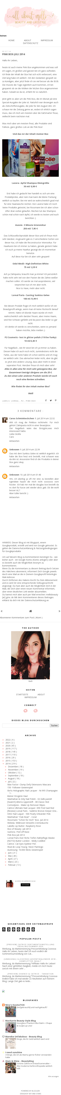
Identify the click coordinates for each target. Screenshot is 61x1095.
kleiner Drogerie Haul (17, 796)
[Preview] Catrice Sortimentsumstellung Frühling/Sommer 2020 (30, 945)
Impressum (47, 40)
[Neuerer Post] (1, 611)
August (11, 778)
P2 (22, 401)
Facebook (30, 711)
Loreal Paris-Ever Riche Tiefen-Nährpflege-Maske (31, 837)
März (10, 861)
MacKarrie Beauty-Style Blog (20, 1020)
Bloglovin (25, 711)
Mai (10, 855)
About (27, 40)
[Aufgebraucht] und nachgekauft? (32, 1007)
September (13, 775)
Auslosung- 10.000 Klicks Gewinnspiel (25, 849)
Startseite (22, 694)
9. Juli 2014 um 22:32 (45, 418)
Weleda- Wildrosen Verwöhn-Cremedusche (27, 822)
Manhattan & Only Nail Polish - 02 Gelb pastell (29, 799)
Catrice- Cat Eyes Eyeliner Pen (21, 843)
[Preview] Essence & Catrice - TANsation (31, 974)
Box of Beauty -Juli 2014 (19, 828)
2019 (8, 748)
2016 (8, 757)
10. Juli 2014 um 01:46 (30, 474)
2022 (8, 739)
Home (11, 40)
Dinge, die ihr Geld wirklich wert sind (33, 1039)
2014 (8, 763)
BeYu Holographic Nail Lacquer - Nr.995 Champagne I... (32, 791)
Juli (9, 781)
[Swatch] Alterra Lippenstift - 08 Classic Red (28, 802)
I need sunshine (13, 1052)
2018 (8, 751)
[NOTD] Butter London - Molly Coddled (26, 840)
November (13, 769)
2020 (8, 745)
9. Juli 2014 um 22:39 (30, 449)
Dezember (13, 766)
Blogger (36, 1091)
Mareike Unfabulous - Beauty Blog (23, 1036)
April (10, 858)
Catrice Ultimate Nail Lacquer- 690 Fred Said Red (30, 808)
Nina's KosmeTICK (15, 1004)
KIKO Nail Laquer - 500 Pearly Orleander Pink (28, 813)
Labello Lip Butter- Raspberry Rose (24, 826)
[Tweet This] (51, 400)
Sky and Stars (35, 1093)
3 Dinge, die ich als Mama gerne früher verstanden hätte (28, 1056)
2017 (8, 754)
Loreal (15, 401)
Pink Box (31, 401)
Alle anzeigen (53, 1076)
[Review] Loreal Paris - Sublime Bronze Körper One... (32, 810)
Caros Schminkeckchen (21, 418)
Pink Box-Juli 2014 (16, 835)
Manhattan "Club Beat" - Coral (22, 817)
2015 (8, 760)
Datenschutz (30, 43)
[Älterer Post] (59, 611)
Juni (10, 852)
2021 (8, 742)
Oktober (12, 772)
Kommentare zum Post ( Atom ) (27, 617)
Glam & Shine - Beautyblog (19, 1061)
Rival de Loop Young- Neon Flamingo (25, 846)
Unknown (14, 449)
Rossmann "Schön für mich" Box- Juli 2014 (27, 819)
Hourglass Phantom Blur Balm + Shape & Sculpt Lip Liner (34, 1024)
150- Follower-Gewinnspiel (20, 787)
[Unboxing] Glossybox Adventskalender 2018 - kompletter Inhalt (30, 960)
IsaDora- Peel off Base (18, 831)
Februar (12, 864)
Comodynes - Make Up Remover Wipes (26, 805)
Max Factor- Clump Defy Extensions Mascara (29, 784)
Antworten (14, 441)
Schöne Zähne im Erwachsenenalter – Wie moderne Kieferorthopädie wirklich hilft (34, 1066)
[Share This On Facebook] (46, 400)
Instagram (35, 711)
